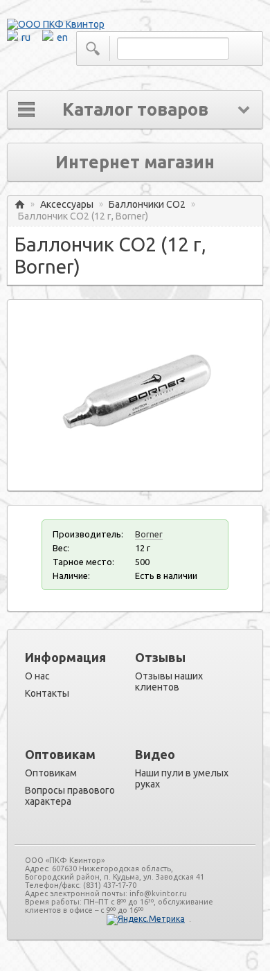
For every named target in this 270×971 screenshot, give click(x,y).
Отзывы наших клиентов (169, 681)
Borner (149, 534)
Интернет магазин (135, 162)
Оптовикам (51, 772)
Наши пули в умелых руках (181, 778)
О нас (37, 676)
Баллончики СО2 (147, 204)
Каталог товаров (135, 109)
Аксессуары (66, 204)
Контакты (47, 693)
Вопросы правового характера (70, 796)
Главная (20, 204)
